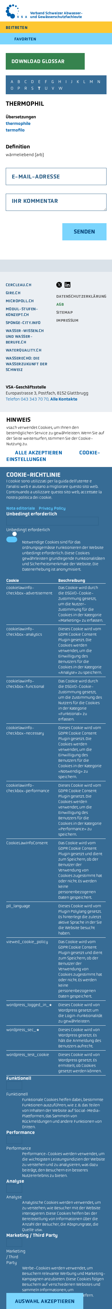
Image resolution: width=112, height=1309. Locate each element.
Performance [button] (20, 1132)
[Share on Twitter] (59, 286)
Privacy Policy (52, 508)
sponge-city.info (23, 322)
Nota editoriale (20, 508)
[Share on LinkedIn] (67, 286)
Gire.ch (13, 293)
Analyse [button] (15, 1181)
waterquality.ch (24, 350)
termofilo (15, 130)
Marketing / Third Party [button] (32, 1235)
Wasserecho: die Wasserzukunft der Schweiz (27, 364)
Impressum (67, 320)
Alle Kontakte (63, 399)
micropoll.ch (20, 301)
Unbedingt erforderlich (28, 529)
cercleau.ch (19, 284)
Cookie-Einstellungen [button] (53, 456)
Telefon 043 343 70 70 (27, 399)
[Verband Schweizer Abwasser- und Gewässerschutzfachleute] (16, 11)
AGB (60, 304)
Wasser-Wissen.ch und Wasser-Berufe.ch (25, 336)
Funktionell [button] (18, 1078)
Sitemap (64, 312)
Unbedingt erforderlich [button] (31, 514)
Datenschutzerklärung (81, 296)
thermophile (18, 123)
